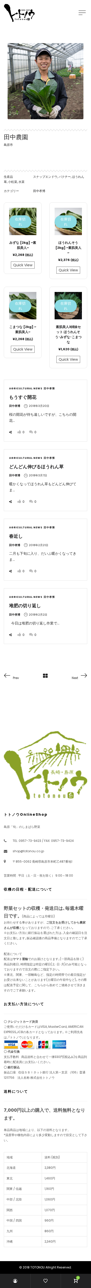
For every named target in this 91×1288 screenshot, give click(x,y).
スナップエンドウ (45, 177)
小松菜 (12, 182)
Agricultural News (25, 388)
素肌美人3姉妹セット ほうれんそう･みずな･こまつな (68, 334)
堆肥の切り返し (25, 605)
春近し (16, 536)
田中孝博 (39, 191)
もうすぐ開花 (22, 397)
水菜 (21, 182)
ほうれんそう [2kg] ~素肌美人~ (68, 247)
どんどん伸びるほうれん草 (36, 466)
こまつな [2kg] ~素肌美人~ (22, 329)
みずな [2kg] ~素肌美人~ (22, 245)
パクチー (65, 177)
